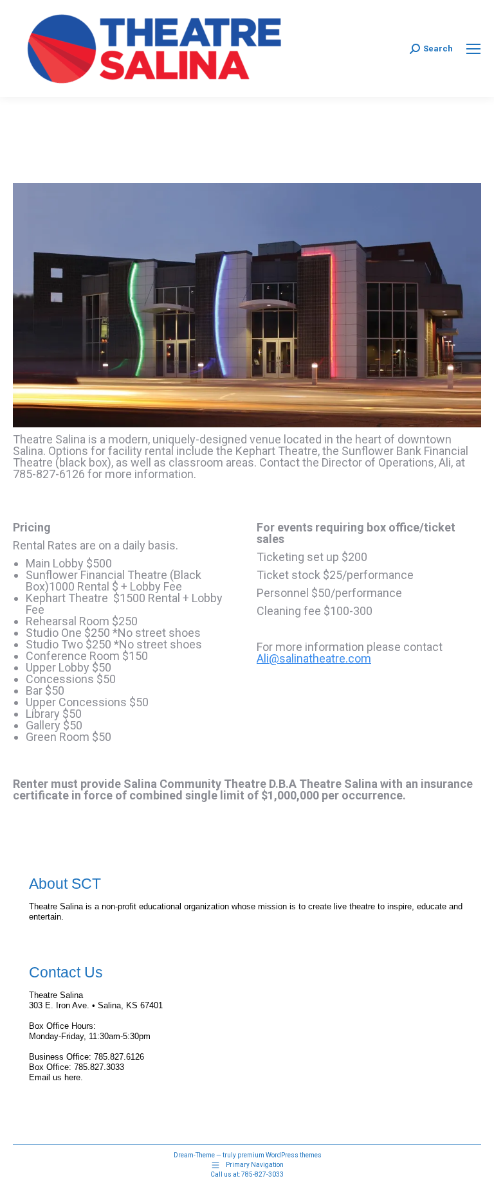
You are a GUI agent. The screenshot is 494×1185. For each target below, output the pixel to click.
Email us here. (56, 1077)
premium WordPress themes (279, 1155)
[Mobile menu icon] (473, 49)
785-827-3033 (262, 1174)
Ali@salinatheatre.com (314, 658)
